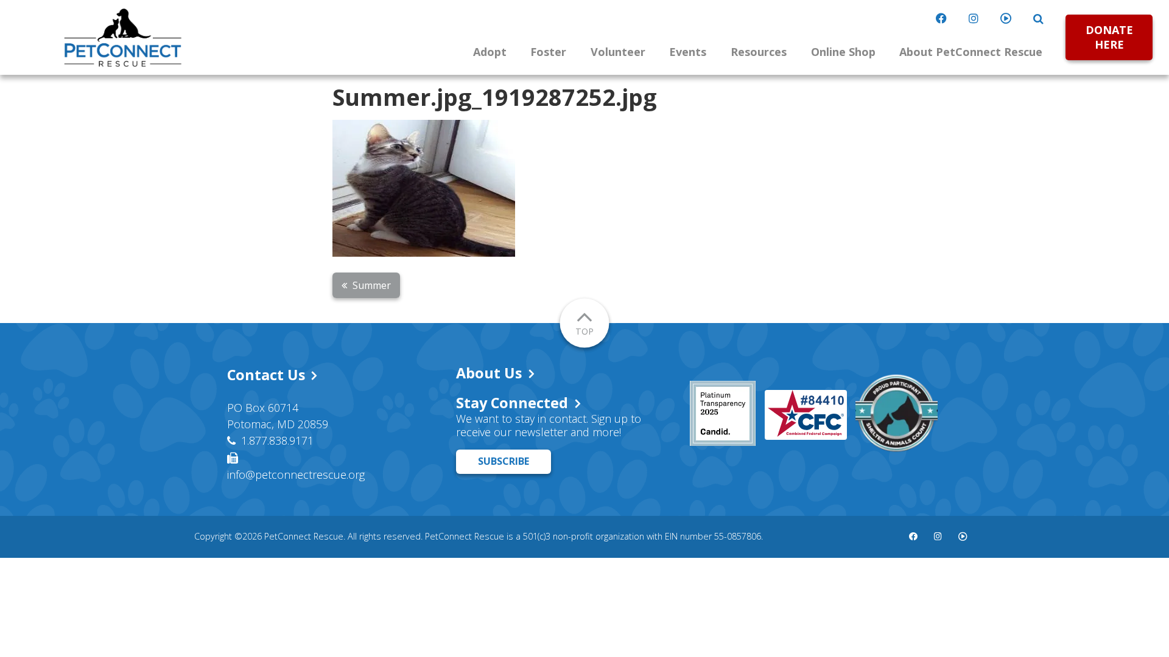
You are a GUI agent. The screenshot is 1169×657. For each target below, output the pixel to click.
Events (687, 51)
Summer (372, 285)
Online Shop (843, 51)
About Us (489, 373)
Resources (759, 51)
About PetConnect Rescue (970, 51)
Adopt (490, 51)
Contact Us (266, 374)
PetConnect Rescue (123, 38)
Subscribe (503, 461)
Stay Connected (512, 402)
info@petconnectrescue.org (296, 474)
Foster (548, 51)
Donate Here (1109, 37)
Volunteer (618, 51)
